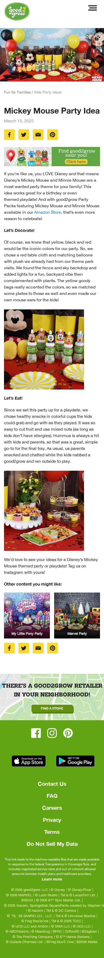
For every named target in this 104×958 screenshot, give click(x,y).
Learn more (52, 879)
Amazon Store (47, 212)
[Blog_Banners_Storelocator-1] (52, 156)
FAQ (52, 795)
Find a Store (52, 708)
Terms (52, 831)
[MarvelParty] (77, 615)
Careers (52, 807)
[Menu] (92, 9)
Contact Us (52, 783)
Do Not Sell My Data (52, 843)
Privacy (52, 819)
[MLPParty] (27, 615)
